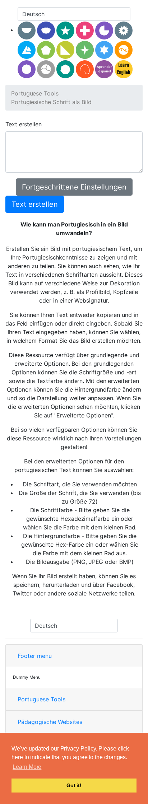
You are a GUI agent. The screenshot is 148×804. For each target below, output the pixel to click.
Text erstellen (23, 124)
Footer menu (35, 655)
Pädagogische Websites (50, 721)
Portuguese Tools (35, 93)
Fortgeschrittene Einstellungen (74, 187)
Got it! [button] (74, 785)
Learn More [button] (27, 767)
